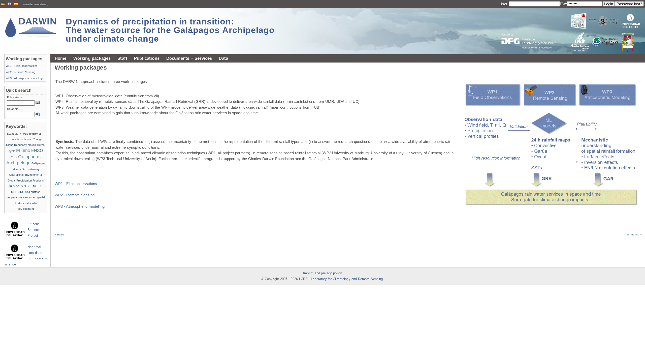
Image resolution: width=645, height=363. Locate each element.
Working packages (92, 58)
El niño (23, 150)
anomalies (15, 139)
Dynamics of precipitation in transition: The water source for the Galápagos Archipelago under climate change (170, 30)
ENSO (37, 150)
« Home (59, 234)
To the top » (634, 234)
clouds (32, 144)
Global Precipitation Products (26, 180)
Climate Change (32, 139)
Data (223, 58)
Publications (146, 58)
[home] (30, 27)
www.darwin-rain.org (35, 4)
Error (14, 157)
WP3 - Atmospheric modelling (80, 206)
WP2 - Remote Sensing (74, 195)
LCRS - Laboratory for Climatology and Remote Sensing (341, 279)
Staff (122, 58)
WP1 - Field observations (76, 184)
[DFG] (532, 29)
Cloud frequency (16, 144)
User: (504, 4)
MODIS (37, 186)
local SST (26, 186)
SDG (21, 191)
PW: (563, 4)
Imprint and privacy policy (322, 273)
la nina (14, 186)
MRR (14, 191)
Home (61, 58)
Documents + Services (189, 58)
